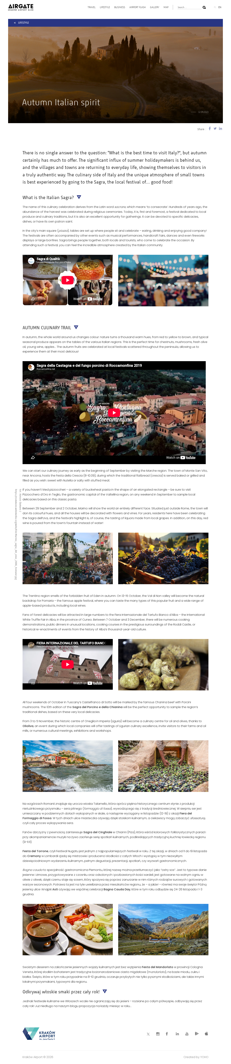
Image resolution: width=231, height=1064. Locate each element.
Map (166, 7)
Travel (91, 7)
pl (215, 7)
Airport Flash (137, 7)
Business (119, 7)
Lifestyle (105, 7)
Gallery (154, 7)
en (219, 7)
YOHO (204, 1057)
